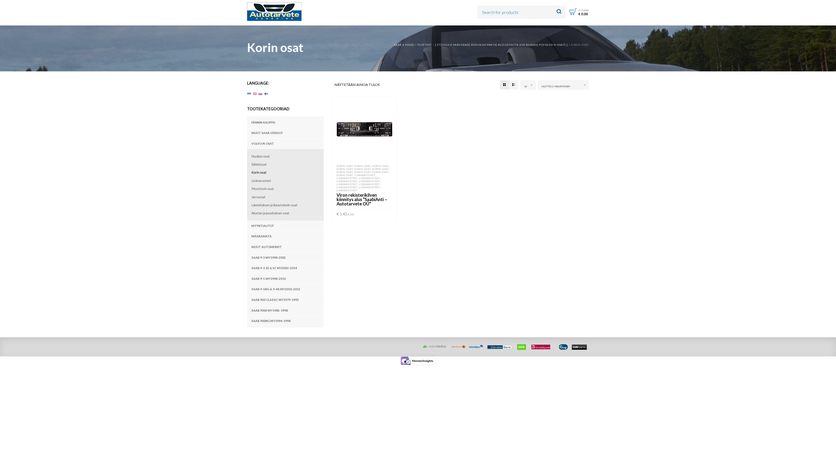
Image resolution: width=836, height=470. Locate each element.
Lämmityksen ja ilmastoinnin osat (274, 205)
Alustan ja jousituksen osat (270, 213)
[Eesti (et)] (249, 93)
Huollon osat (260, 156)
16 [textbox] (525, 86)
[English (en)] (255, 93)
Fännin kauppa (263, 122)
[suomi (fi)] (266, 93)
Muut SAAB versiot (267, 133)
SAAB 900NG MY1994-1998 (270, 321)
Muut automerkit (266, 247)
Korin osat (258, 172)
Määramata (261, 236)
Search (559, 12)
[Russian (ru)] (260, 93)
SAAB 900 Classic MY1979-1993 (275, 300)
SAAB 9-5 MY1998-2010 (268, 278)
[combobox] (528, 85)
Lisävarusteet (261, 181)
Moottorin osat (262, 189)
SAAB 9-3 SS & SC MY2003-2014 (274, 268)
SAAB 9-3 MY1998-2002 (268, 257)
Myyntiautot (262, 226)
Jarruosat (258, 197)
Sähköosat (259, 164)
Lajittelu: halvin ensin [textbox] (555, 86)
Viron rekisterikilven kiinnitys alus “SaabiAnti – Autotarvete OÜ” (362, 199)
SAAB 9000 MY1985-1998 (269, 310)
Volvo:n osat (262, 143)
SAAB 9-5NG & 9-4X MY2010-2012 (275, 289)
